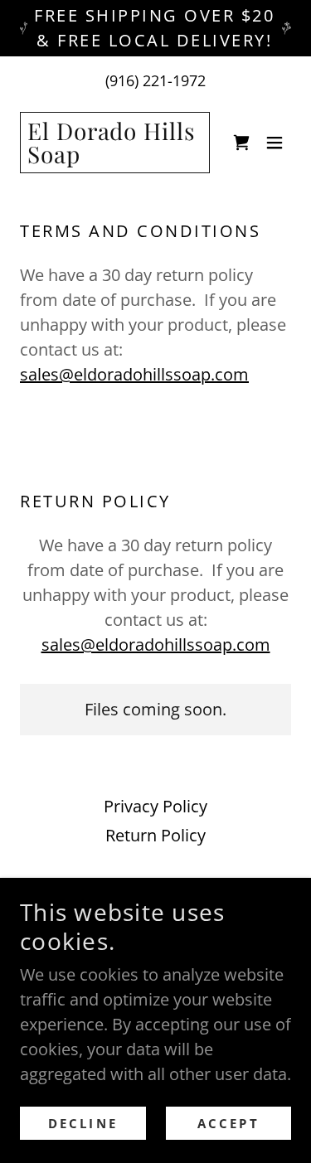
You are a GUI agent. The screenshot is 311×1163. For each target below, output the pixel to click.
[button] (274, 142)
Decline (83, 1123)
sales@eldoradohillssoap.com (134, 374)
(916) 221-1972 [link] (155, 80)
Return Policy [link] (155, 835)
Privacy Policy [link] (155, 806)
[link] (115, 157)
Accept (228, 1123)
